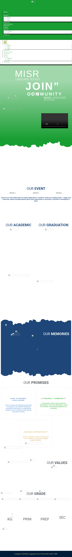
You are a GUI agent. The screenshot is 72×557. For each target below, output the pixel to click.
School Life (6, 50)
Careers (6, 55)
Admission (6, 53)
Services (6, 29)
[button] (36, 37)
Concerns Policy (8, 52)
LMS (8, 32)
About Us (6, 15)
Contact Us (7, 34)
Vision (8, 20)
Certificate (9, 31)
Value (8, 19)
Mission (9, 17)
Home (5, 42)
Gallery (5, 40)
